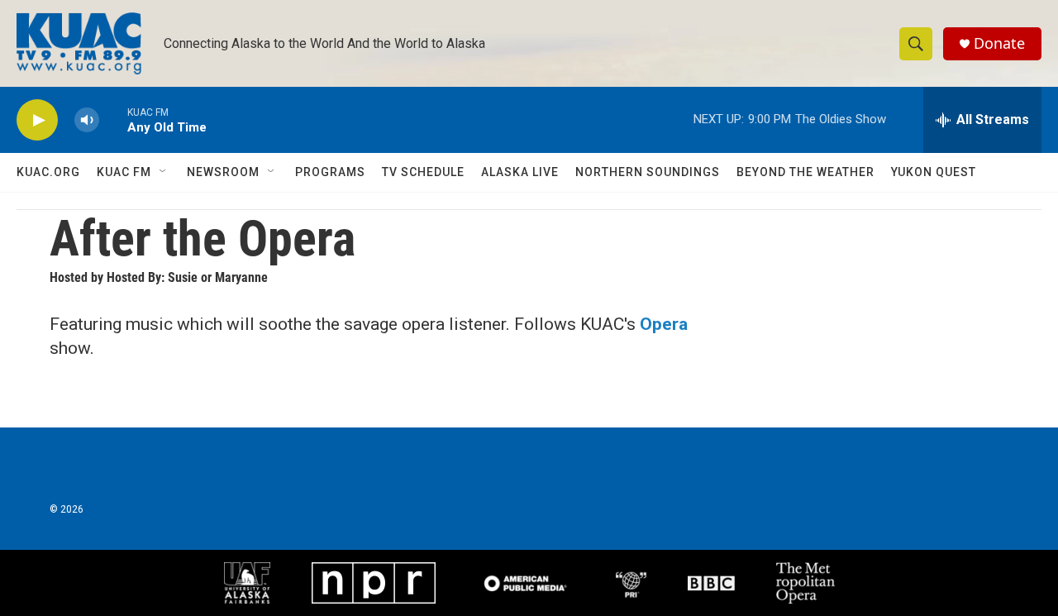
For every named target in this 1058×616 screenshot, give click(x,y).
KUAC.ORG (48, 172)
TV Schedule (423, 172)
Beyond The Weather (805, 172)
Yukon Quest (933, 172)
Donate (999, 43)
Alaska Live (520, 172)
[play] (37, 120)
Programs (330, 172)
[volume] (87, 120)
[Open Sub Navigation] (163, 172)
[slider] (113, 119)
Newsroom (223, 172)
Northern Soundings (647, 172)
